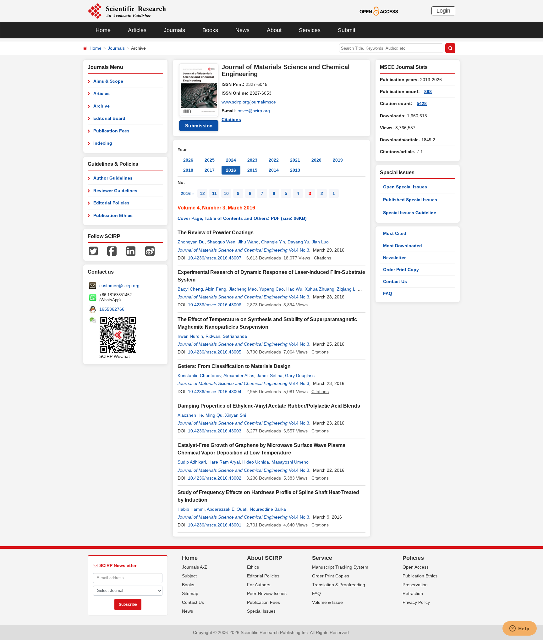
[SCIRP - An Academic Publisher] (127, 10)
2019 (338, 160)
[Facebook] (112, 250)
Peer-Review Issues (267, 593)
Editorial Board (109, 118)
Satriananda (235, 336)
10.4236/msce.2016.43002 (214, 478)
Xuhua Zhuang (319, 289)
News (242, 30)
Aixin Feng (215, 289)
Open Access (416, 567)
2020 (316, 160)
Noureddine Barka (268, 509)
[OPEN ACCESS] (378, 10)
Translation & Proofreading (338, 584)
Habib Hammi (191, 509)
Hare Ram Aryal (224, 462)
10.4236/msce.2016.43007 (214, 257)
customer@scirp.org (119, 285)
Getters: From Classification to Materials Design (234, 366)
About (274, 30)
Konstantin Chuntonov (199, 375)
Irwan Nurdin (190, 336)
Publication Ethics (113, 215)
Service (322, 558)
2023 (252, 160)
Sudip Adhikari (192, 462)
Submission (199, 125)
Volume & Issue (327, 602)
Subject (189, 575)
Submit (346, 30)
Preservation (415, 584)
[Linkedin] (130, 250)
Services (310, 30)
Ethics (253, 567)
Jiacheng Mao (243, 289)
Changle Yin (273, 241)
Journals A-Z (194, 567)
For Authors (258, 584)
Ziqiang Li (346, 289)
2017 (210, 170)
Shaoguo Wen (221, 241)
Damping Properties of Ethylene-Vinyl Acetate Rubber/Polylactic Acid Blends (269, 406)
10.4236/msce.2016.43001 (214, 524)
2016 (231, 170)
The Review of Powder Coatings (216, 232)
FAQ (387, 293)
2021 (295, 160)
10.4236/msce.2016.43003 (214, 430)
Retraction (413, 593)
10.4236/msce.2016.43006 (214, 304)
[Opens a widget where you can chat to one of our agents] (519, 629)
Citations (231, 119)
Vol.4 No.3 (299, 250)
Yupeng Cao (271, 289)
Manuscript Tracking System (340, 567)
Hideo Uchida (255, 462)
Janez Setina (269, 375)
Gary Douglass (300, 375)
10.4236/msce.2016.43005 (214, 351)
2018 (188, 170)
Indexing (102, 143)
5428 (422, 103)
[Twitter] (93, 250)
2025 (210, 160)
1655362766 (111, 309)
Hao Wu (294, 289)
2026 (188, 160)
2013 (295, 170)
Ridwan (213, 336)
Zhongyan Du (191, 241)
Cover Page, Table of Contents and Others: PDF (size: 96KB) (242, 218)
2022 (274, 160)
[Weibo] (150, 250)
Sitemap (190, 593)
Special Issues (261, 611)
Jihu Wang (248, 241)
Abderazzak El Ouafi (227, 509)
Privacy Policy (416, 602)
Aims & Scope (108, 81)
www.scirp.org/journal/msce (249, 101)
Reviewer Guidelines (115, 190)
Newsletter (394, 257)
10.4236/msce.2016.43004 (214, 391)
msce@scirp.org (254, 110)
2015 (252, 170)
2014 (274, 170)
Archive (101, 106)
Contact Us (395, 281)
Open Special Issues (405, 186)
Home (103, 30)
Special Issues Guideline (409, 212)
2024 (231, 160)
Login (443, 11)
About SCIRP (264, 558)
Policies (413, 558)
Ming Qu (214, 415)
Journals (174, 30)
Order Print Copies (330, 575)
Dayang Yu (298, 241)
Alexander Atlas (238, 375)
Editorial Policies (111, 202)
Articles (137, 30)
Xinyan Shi (235, 415)
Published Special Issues (410, 199)
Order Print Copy (401, 269)
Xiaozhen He (190, 415)
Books (210, 30)
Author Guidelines (113, 178)
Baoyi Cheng (190, 289)
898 (428, 91)
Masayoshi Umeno (290, 462)
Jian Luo (320, 241)
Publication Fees (111, 130)
